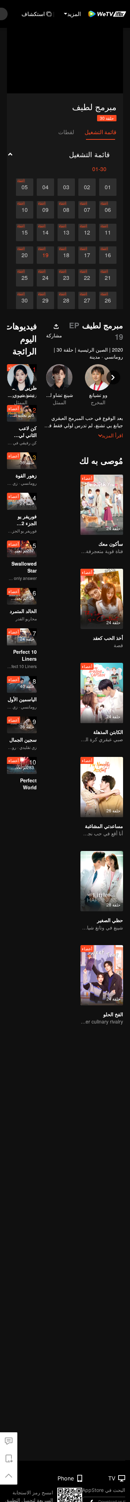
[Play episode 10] (24, 210)
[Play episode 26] (107, 300)
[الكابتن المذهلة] (101, 693)
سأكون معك (110, 543)
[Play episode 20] (24, 255)
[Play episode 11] (107, 232)
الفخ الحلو (113, 1014)
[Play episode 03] (66, 187)
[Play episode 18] (66, 255)
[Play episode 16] (107, 255)
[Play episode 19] (45, 255)
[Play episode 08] (66, 210)
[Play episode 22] (87, 277)
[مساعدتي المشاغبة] (101, 787)
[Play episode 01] (107, 187)
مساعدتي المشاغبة (104, 825)
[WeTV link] (107, 14)
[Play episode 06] (107, 210)
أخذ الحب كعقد (108, 637)
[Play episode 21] (107, 277)
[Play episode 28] (66, 300)
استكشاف (33, 14)
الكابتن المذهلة (108, 731)
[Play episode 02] (87, 187)
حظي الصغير (110, 920)
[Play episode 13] (66, 232)
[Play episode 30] (24, 300)
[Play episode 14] (45, 232)
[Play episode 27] (87, 300)
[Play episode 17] (87, 255)
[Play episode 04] (45, 187)
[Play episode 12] (87, 232)
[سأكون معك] (101, 505)
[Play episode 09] (45, 210)
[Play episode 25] (24, 277)
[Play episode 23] (66, 277)
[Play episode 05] (24, 187)
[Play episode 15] (24, 232)
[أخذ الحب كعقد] (101, 599)
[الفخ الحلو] (101, 975)
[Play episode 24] (45, 277)
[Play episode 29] (45, 300)
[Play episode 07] (87, 210)
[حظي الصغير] (101, 881)
